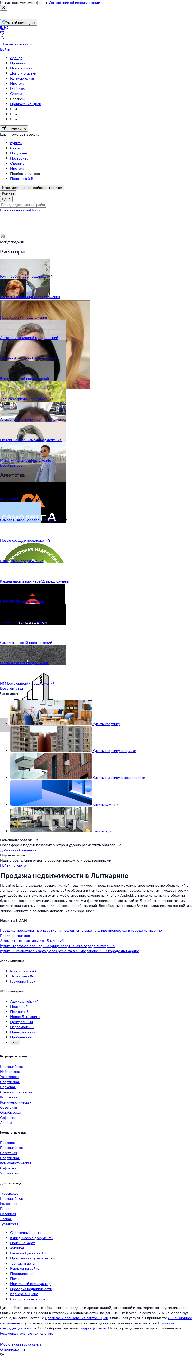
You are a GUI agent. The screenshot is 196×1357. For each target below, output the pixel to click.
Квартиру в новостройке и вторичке (32, 187)
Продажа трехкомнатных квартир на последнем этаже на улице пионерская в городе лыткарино (81, 930)
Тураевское (9, 1193)
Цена (6, 198)
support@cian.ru (93, 1328)
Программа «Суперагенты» (32, 1258)
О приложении (12, 1349)
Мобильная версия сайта (20, 1344)
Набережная (10, 1071)
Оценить (17, 163)
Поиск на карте (22, 1242)
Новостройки (21, 68)
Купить (16, 142)
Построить (19, 158)
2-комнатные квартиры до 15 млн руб (32, 940)
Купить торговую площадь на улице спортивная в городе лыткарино (57, 945)
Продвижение (21, 1273)
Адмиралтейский (24, 1001)
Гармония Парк (22, 981)
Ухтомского (9, 1076)
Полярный (18, 1006)
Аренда (16, 57)
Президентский (23, 1031)
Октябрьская (10, 1112)
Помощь (17, 1278)
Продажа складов (15, 935)
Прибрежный (21, 1037)
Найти (35, 210)
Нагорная (8, 1213)
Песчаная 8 (19, 1011)
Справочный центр (25, 1232)
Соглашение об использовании (74, 2)
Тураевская (9, 1223)
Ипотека (17, 83)
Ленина (6, 1122)
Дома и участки (23, 73)
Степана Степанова (16, 1091)
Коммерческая (22, 78)
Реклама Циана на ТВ (28, 1253)
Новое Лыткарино (25, 1016)
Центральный (21, 1021)
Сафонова (8, 1117)
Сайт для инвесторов (27, 1299)
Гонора (5, 1208)
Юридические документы (31, 1237)
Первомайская (12, 1066)
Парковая (8, 1086)
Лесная (6, 1218)
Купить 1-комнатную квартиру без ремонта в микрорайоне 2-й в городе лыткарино (69, 950)
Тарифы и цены (22, 1263)
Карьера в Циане (24, 1293)
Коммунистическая (15, 1102)
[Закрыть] (3, 8)
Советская (8, 1107)
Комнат (8, 193)
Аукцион (17, 1247)
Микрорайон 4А (23, 970)
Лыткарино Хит (23, 976)
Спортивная (10, 1081)
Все (15, 1042)
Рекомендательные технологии (26, 1333)
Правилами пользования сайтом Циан (76, 1317)
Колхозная (8, 1097)
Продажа (18, 62)
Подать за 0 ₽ (21, 178)
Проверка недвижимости (31, 1288)
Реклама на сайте (24, 1268)
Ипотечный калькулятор (30, 1283)
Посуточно (19, 153)
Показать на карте (15, 210)
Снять (15, 148)
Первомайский (22, 1026)
